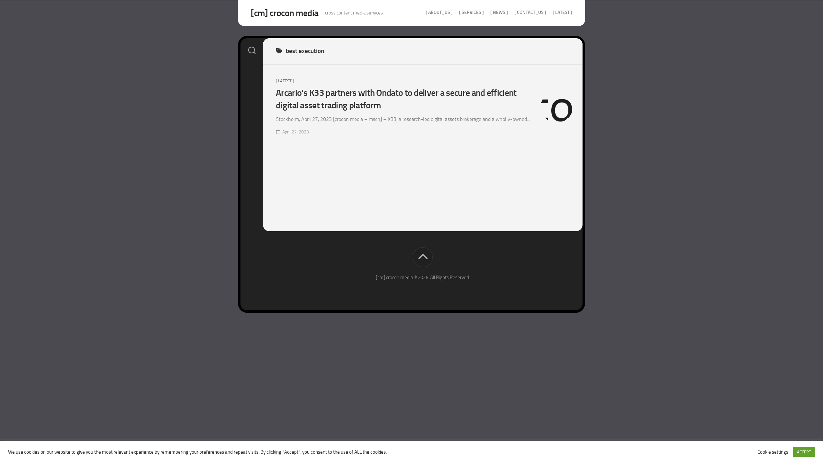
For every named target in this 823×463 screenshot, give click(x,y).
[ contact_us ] (530, 12)
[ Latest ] (562, 12)
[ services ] (471, 12)
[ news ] (499, 12)
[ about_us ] (439, 12)
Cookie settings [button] (772, 452)
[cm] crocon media (285, 13)
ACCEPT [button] (804, 451)
